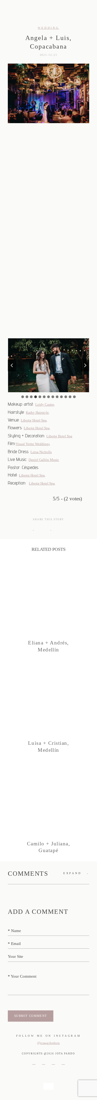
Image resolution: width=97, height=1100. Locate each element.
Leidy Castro (44, 404)
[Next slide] (85, 365)
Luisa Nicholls (41, 452)
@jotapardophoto (48, 1042)
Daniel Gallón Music (44, 460)
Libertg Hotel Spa (34, 420)
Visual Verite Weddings (33, 444)
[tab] (22, 396)
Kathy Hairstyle (37, 412)
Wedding (48, 27)
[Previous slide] (12, 365)
